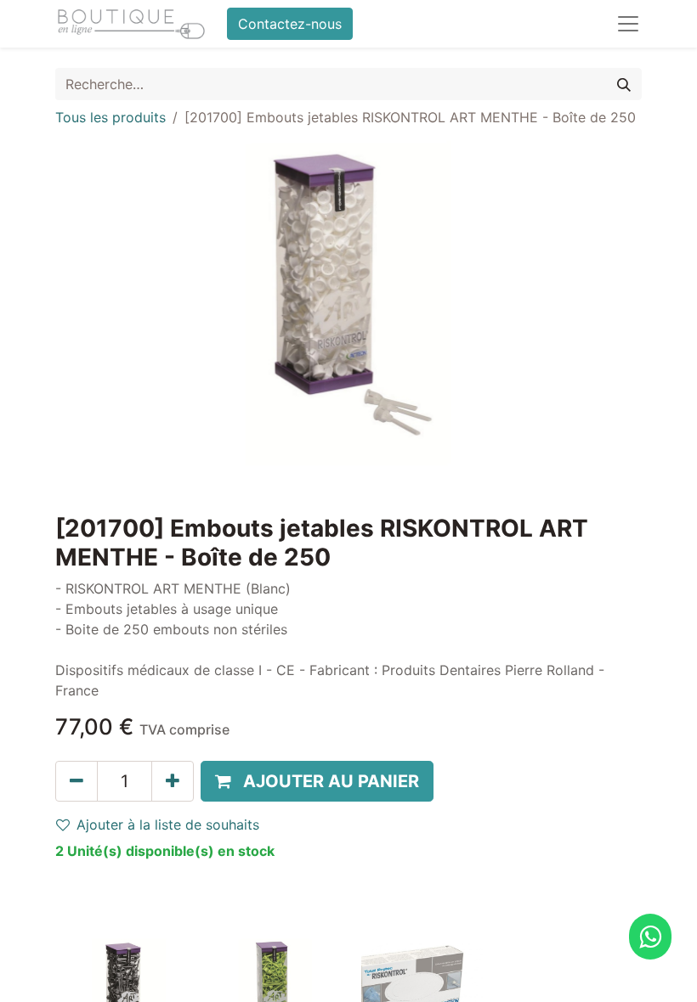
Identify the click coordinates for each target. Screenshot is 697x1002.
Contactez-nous (290, 23)
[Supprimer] (76, 781)
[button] (317, 781)
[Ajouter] (172, 781)
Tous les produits (110, 117)
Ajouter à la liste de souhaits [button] (167, 824)
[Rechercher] (624, 84)
